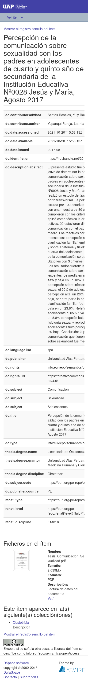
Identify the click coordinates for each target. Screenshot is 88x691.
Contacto (10, 677)
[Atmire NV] (71, 668)
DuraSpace (12, 672)
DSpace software (16, 662)
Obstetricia (21, 622)
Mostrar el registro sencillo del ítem (30, 28)
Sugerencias (29, 677)
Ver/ (51, 598)
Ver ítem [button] (13, 17)
